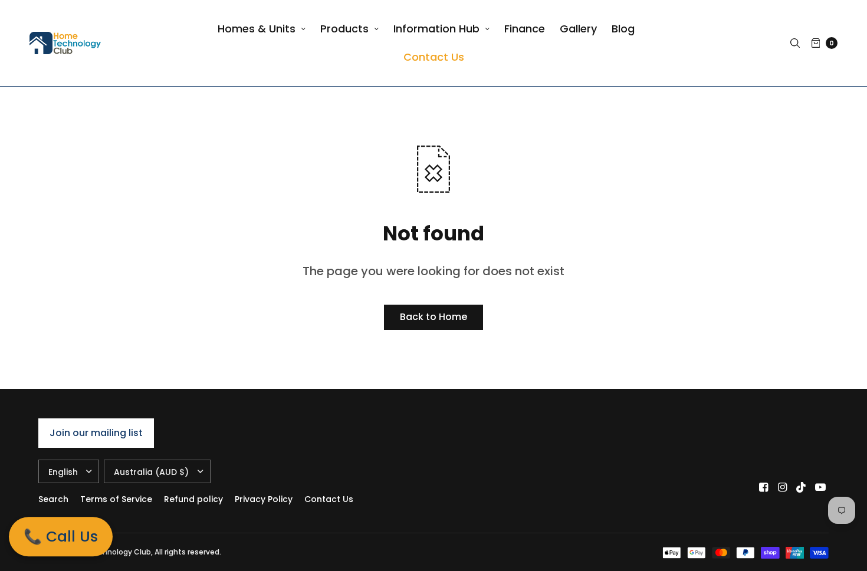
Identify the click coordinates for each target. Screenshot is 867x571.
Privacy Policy (264, 499)
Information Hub (436, 28)
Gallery (578, 28)
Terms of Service (116, 499)
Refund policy (193, 499)
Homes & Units (256, 28)
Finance (524, 28)
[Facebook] (763, 487)
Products (344, 28)
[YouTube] (820, 487)
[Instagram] (782, 487)
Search (53, 499)
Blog (623, 28)
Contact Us (433, 56)
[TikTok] (801, 487)
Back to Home (433, 317)
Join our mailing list (96, 433)
